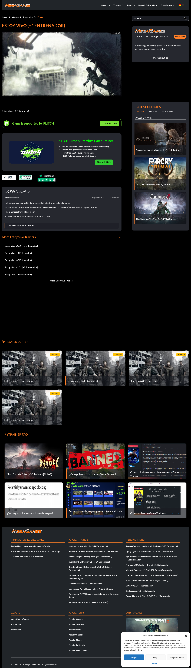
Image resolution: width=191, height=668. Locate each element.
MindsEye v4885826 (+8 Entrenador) (85, 583)
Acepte (134, 657)
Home (5, 17)
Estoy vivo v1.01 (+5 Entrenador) (21, 245)
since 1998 (180, 36)
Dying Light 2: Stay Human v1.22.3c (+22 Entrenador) (150, 551)
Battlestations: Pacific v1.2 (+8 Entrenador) (88, 602)
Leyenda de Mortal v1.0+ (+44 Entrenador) (88, 546)
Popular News (74, 640)
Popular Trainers (76, 624)
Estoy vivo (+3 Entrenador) (18, 260)
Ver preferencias (177, 657)
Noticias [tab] (153, 111)
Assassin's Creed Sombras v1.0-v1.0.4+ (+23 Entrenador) (152, 546)
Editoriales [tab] (167, 111)
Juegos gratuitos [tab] (144, 118)
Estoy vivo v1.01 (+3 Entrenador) (21, 267)
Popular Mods (74, 629)
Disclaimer (16, 629)
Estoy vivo (28, 17)
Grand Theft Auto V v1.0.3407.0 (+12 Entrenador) (148, 596)
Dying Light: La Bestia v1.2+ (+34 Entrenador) (89, 561)
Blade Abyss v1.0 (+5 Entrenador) (141, 591)
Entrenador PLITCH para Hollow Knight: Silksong (90, 589)
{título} (154, 663)
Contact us (16, 624)
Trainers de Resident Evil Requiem (27, 556)
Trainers (41, 17)
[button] (186, 635)
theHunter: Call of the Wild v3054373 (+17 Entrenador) (93, 551)
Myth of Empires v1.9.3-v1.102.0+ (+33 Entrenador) (149, 570)
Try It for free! (110, 123)
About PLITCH (104, 162)
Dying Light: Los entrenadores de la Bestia (30, 546)
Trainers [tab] (140, 111)
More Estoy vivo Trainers (61, 280)
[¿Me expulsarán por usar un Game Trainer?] (95, 461)
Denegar (155, 657)
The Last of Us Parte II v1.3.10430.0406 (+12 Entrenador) (152, 575)
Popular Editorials (76, 645)
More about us (160, 57)
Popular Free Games (77, 650)
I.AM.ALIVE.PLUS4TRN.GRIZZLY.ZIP (22, 226)
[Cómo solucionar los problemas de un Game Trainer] (157, 461)
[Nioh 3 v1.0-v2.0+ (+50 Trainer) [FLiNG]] (34, 461)
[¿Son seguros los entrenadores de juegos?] (34, 500)
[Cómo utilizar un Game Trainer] (157, 500)
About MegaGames (20, 619)
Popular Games (75, 619)
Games (15, 17)
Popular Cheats (75, 634)
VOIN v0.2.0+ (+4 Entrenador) (139, 585)
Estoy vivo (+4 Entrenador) (18, 253)
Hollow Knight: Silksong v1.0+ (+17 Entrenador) (90, 556)
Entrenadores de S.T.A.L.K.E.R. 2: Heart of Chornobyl (35, 551)
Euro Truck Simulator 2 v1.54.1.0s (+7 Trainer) (147, 580)
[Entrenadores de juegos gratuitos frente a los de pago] (95, 500)
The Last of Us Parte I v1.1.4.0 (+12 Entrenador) (147, 565)
